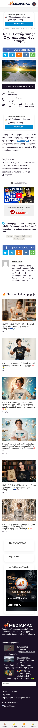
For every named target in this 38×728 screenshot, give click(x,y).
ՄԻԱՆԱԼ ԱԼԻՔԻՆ (19, 24)
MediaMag (17, 261)
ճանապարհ (19, 239)
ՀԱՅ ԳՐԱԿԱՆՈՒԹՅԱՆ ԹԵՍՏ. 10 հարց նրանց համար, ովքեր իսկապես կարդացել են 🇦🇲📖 (19, 487)
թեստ (10, 236)
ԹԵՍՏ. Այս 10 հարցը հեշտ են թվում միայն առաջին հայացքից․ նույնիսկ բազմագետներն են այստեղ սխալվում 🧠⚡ (18, 405)
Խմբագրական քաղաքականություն (16, 697)
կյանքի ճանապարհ (23, 236)
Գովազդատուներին (10, 691)
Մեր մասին (6, 694)
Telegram (32, 223)
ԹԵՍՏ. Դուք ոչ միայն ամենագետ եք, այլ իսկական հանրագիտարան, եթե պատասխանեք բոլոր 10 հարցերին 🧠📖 (18, 447)
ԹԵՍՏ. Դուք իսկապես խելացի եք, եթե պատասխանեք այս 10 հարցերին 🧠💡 (18, 365)
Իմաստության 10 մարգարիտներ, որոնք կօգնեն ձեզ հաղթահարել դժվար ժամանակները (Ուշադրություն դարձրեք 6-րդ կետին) (19, 663)
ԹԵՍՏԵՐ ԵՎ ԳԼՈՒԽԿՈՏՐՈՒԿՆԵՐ (18, 86)
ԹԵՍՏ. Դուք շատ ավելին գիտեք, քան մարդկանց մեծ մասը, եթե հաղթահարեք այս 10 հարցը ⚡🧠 (18, 526)
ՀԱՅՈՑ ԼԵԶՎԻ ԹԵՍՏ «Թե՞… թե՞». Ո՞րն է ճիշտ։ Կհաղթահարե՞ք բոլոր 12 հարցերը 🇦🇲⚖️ (19, 326)
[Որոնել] (32, 684)
